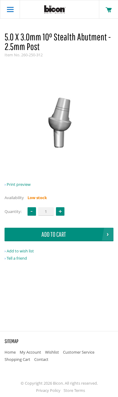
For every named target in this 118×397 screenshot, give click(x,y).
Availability (14, 197)
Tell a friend (17, 258)
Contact (41, 359)
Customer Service (78, 352)
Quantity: (13, 211)
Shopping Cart (17, 359)
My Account (30, 352)
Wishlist (52, 352)
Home (10, 352)
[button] (60, 211)
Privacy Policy (48, 390)
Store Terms (74, 390)
